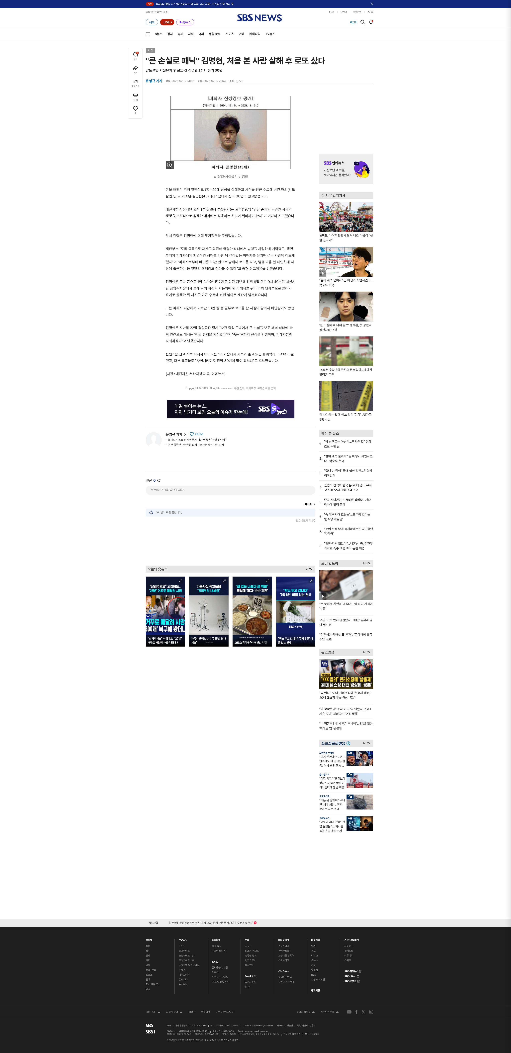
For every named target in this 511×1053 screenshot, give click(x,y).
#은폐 (353, 22)
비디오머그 (283, 939)
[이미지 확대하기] (170, 165)
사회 (191, 34)
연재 (247, 939)
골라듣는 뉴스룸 (220, 967)
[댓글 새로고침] (158, 480)
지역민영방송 (330, 1012)
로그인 (344, 12)
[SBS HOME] (370, 12)
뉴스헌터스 (184, 950)
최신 (148, 946)
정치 (170, 34)
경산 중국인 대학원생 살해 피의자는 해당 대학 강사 (196, 444)
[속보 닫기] (372, 4)
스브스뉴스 (283, 970)
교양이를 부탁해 (326, 752)
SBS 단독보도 (252, 950)
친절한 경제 (250, 955)
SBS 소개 (153, 1013)
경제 (180, 34)
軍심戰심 (216, 946)
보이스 (215, 972)
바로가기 (315, 939)
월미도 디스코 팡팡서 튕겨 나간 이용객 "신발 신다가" (197, 439)
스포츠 (230, 34)
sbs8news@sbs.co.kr (263, 1025)
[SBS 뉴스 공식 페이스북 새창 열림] (357, 1012)
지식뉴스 (348, 946)
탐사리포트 (250, 975)
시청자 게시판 (318, 979)
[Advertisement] (230, 544)
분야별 (149, 939)
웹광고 (192, 1012)
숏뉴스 (314, 960)
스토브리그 (283, 960)
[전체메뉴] (147, 34)
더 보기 (308, 568)
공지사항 (315, 990)
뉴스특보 (183, 984)
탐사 (247, 986)
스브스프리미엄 (351, 939)
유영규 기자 (174, 434)
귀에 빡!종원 (284, 950)
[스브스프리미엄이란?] (349, 743)
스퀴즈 (347, 960)
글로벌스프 (324, 774)
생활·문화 (215, 34)
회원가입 (357, 12)
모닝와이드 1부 (186, 955)
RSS (313, 974)
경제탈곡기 (324, 818)
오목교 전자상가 (286, 981)
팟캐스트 (348, 950)
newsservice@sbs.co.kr (256, 1031)
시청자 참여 (174, 1013)
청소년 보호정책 (312, 1034)
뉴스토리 (183, 979)
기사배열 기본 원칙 (292, 1034)
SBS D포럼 (350, 981)
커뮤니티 (348, 955)
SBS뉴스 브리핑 (220, 977)
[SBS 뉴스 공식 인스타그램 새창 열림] (371, 1012)
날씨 (313, 946)
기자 (313, 965)
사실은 (248, 946)
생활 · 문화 (151, 969)
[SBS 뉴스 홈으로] (259, 18)
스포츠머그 (283, 946)
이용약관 (205, 1012)
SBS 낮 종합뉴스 (220, 981)
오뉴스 (182, 969)
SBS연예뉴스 (351, 971)
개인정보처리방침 (225, 1012)
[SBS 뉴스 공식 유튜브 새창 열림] (349, 1012)
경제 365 (250, 960)
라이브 (314, 955)
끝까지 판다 (250, 981)
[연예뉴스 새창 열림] (346, 169)
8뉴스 (158, 34)
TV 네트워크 (152, 984)
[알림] (371, 22)
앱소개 (314, 969)
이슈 (148, 989)
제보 (313, 950)
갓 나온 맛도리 (285, 977)
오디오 (215, 960)
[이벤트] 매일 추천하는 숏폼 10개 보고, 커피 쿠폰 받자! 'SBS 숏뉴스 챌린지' (211, 922)
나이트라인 (184, 974)
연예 (241, 34)
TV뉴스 (270, 34)
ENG (331, 12)
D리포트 (249, 965)
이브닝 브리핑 (219, 950)
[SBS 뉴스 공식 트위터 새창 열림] (363, 1012)
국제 (201, 34)
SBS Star (350, 976)
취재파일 (254, 34)
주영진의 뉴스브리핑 (189, 965)
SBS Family (306, 1012)
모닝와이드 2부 (186, 960)
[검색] (362, 22)
